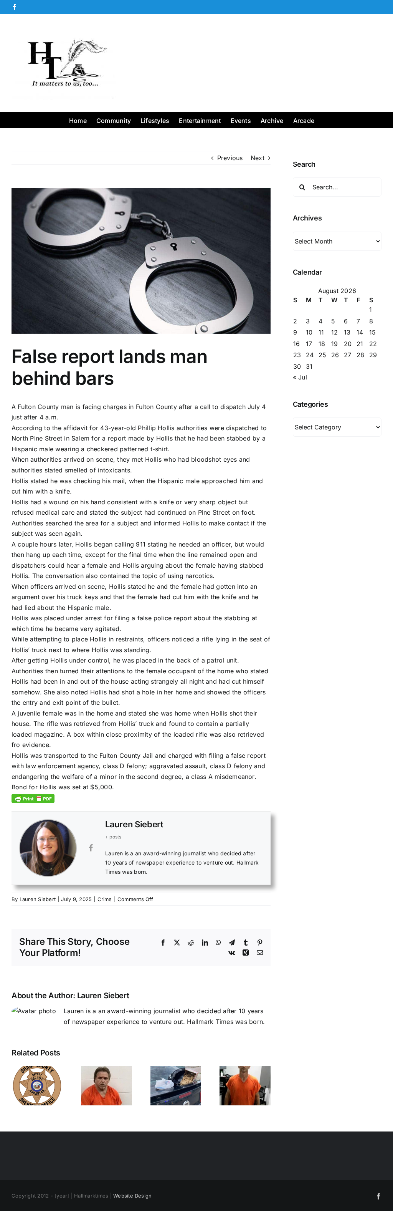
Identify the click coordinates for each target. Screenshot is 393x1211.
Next (257, 158)
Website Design (132, 1196)
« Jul (300, 377)
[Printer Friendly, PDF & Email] (33, 798)
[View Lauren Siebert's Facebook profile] (90, 848)
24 (310, 355)
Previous (230, 158)
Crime (104, 899)
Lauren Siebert (134, 824)
